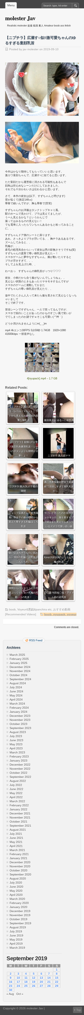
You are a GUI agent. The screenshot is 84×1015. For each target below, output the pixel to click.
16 (10, 981)
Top (78, 1010)
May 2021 (16, 842)
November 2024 (20, 671)
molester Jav (20, 18)
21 (49, 981)
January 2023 (18, 760)
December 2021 (20, 813)
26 (33, 986)
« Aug (10, 993)
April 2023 (16, 748)
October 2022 (18, 772)
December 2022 (20, 764)
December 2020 (20, 862)
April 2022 (16, 797)
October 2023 (18, 724)
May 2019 (16, 939)
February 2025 (19, 658)
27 (41, 986)
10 (18, 977)
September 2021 (20, 825)
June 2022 (16, 789)
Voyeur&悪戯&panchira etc (34, 609)
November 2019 (20, 915)
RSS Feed (35, 640)
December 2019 (20, 911)
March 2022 (17, 801)
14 (49, 977)
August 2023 (18, 732)
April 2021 (16, 846)
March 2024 (17, 703)
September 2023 (20, 728)
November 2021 (20, 817)
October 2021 (18, 821)
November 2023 (20, 719)
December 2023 (20, 715)
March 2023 (17, 752)
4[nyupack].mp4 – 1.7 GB (42, 378)
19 (33, 981)
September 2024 (20, 679)
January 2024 (18, 711)
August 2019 (18, 927)
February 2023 (19, 756)
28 (49, 986)
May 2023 (16, 744)
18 (26, 981)
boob (12, 609)
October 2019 (18, 919)
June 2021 (16, 837)
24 (18, 986)
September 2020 (20, 874)
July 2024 (16, 687)
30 (10, 990)
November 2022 (20, 768)
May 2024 (16, 695)
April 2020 (16, 894)
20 (41, 981)
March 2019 (17, 947)
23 (10, 986)
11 (26, 977)
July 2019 (16, 931)
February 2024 (19, 707)
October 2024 (18, 675)
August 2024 (18, 683)
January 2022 (18, 809)
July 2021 (16, 833)
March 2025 (17, 654)
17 (18, 981)
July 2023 (16, 736)
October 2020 (18, 870)
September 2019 (20, 923)
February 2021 (19, 854)
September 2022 (20, 776)
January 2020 (18, 907)
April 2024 (16, 699)
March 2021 (17, 850)
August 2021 (18, 829)
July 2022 (16, 785)
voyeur (71, 614)
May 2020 (16, 890)
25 (26, 986)
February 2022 (19, 805)
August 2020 (18, 878)
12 (33, 977)
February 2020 (19, 903)
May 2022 (16, 793)
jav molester (31, 49)
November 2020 (20, 866)
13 (41, 977)
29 (56, 986)
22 (56, 981)
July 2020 (16, 882)
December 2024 (20, 667)
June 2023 (16, 740)
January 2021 (18, 858)
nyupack (59, 614)
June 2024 (16, 691)
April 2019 (16, 943)
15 (56, 977)
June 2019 (16, 935)
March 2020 (17, 898)
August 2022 (18, 781)
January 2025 (18, 663)
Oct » (19, 993)
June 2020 (16, 886)
